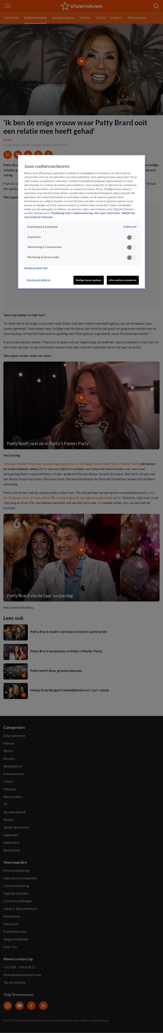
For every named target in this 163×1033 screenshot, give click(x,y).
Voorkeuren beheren (38, 279)
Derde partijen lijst (36, 268)
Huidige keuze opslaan (88, 280)
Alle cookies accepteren (122, 280)
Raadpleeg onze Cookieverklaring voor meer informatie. (86, 213)
